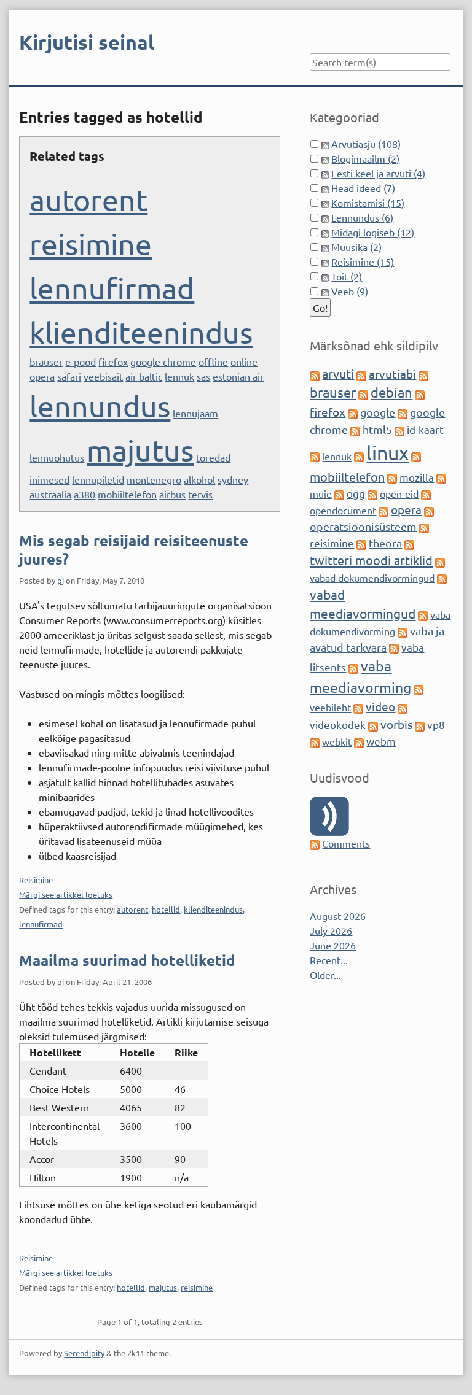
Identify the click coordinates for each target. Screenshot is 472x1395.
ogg (356, 493)
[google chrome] (402, 412)
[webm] (359, 741)
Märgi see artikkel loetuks (65, 894)
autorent (89, 199)
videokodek (338, 724)
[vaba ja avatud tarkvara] (402, 631)
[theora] (361, 543)
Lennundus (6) (362, 217)
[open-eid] (372, 493)
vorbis (396, 724)
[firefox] (420, 393)
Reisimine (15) (362, 261)
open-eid (399, 493)
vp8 (436, 724)
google (377, 412)
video (380, 706)
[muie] (441, 477)
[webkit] (315, 741)
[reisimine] (424, 526)
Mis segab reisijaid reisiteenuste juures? (133, 549)
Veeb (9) (349, 291)
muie (321, 493)
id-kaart (425, 429)
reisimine (91, 243)
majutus (140, 450)
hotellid (166, 909)
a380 (84, 494)
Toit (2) (346, 276)
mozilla (416, 477)
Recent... (329, 960)
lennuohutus (57, 457)
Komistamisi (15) (367, 202)
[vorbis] (373, 725)
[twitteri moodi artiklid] (409, 543)
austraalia (50, 494)
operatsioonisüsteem (363, 526)
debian (391, 392)
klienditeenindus (141, 332)
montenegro (154, 479)
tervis (200, 494)
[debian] (363, 393)
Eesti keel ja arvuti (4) (378, 173)
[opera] (383, 510)
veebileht (330, 707)
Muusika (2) (356, 247)
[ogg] (339, 493)
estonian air (238, 376)
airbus (172, 494)
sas (203, 376)
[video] (358, 707)
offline (213, 361)
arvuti (338, 373)
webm (381, 741)
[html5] (355, 429)
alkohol (199, 479)
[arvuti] (315, 374)
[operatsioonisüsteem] (429, 510)
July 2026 (331, 930)
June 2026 (333, 945)
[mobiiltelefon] (416, 456)
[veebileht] (418, 688)
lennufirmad (112, 288)
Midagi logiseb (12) (372, 232)
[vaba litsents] (394, 647)
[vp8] (420, 725)
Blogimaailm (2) (365, 158)
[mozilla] (392, 477)
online (244, 361)
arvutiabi (392, 373)
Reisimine (36, 880)
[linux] (359, 456)
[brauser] (423, 374)
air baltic (143, 376)
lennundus (100, 405)
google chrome (163, 361)
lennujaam (195, 413)
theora (385, 542)
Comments (346, 843)
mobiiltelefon (127, 494)
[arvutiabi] (361, 374)
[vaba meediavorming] (353, 667)
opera (42, 376)
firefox (113, 361)
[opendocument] (426, 493)
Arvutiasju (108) (366, 143)
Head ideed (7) (363, 188)
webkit (337, 741)
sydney (233, 479)
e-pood (80, 361)
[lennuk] (315, 456)
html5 (377, 429)
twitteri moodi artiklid (371, 560)
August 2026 (338, 916)
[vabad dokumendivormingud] (440, 561)
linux (387, 453)
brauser (46, 361)
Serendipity (84, 1353)
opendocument (343, 510)
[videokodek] (402, 707)
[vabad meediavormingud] (442, 577)
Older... (325, 974)
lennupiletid (98, 479)
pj (60, 580)
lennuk (179, 376)
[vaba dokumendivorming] (423, 614)
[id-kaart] (399, 429)
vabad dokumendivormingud (372, 577)
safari (69, 376)
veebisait (103, 376)
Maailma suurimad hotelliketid (127, 960)
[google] (353, 412)
